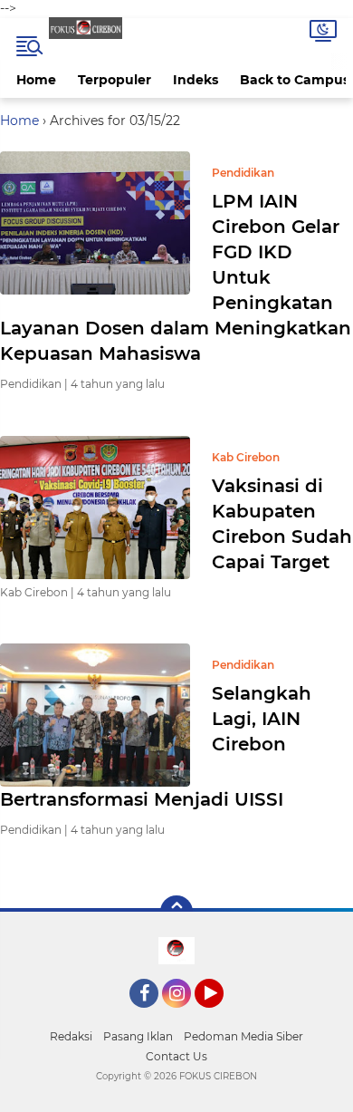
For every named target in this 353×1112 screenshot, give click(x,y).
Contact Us (176, 1056)
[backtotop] (176, 911)
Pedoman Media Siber (243, 1036)
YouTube (221, 1016)
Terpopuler (114, 80)
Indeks (195, 80)
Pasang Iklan (138, 1036)
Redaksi (71, 1036)
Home (36, 80)
